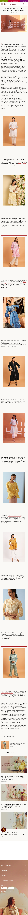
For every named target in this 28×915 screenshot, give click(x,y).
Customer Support (7, 880)
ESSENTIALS (4, 1)
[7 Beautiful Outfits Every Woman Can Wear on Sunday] (14, 820)
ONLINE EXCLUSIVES (14, 1)
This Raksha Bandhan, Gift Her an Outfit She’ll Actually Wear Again (13, 806)
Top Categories (6, 865)
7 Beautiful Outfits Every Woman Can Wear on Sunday (13, 833)
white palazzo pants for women (10, 637)
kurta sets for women (7, 692)
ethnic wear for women (14, 515)
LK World (4, 870)
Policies (3, 875)
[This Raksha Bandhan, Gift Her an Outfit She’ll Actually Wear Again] (14, 792)
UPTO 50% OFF (24, 1)
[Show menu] (1, 4)
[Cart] (25, 4)
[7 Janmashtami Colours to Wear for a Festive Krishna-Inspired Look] (14, 764)
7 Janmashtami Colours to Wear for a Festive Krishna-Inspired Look (12, 777)
